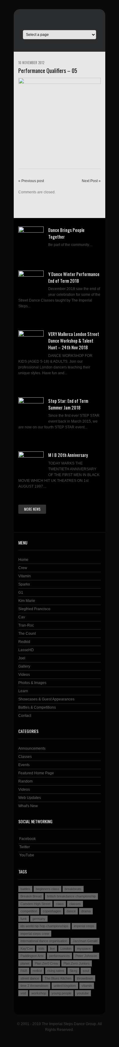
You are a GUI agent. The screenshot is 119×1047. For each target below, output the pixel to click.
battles (25, 889)
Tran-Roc (26, 625)
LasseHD (26, 650)
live (52, 948)
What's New (28, 806)
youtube (83, 993)
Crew (22, 568)
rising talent (55, 971)
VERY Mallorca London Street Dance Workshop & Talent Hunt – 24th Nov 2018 (73, 340)
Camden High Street (35, 904)
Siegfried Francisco (34, 609)
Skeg (73, 971)
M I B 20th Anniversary (68, 454)
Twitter (24, 847)
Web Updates (29, 798)
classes (75, 904)
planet (24, 963)
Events (24, 765)
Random (25, 781)
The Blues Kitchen (58, 978)
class (60, 904)
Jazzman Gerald (85, 941)
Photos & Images (32, 683)
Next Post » (91, 181)
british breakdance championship (71, 896)
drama (86, 911)
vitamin (86, 985)
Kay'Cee (26, 948)
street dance (29, 978)
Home (23, 560)
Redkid (24, 642)
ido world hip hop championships (44, 926)
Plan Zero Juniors (76, 963)
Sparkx (24, 584)
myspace (84, 948)
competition (28, 911)
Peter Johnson (86, 956)
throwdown (85, 978)
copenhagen (52, 911)
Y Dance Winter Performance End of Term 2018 (73, 277)
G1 (20, 592)
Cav (21, 617)
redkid (37, 971)
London (65, 948)
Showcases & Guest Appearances (46, 699)
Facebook (27, 839)
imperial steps (84, 926)
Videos (24, 674)
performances (59, 956)
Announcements (31, 748)
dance (71, 911)
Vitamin (24, 576)
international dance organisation (43, 941)
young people (61, 993)
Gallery (24, 666)
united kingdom (65, 985)
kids (41, 948)
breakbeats (73, 889)
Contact (24, 716)
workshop (38, 993)
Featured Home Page (36, 773)
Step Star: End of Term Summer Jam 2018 (68, 404)
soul (86, 971)
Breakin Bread (30, 896)
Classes (25, 757)
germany (38, 919)
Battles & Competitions (37, 707)
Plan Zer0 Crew (46, 963)
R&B (23, 971)
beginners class (47, 889)
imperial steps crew (34, 933)
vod (23, 993)
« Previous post (31, 181)
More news (32, 509)
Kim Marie (26, 601)
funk (23, 919)
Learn (23, 691)
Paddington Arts (32, 956)
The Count (27, 633)
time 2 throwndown (34, 985)
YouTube (26, 855)
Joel (21, 658)
